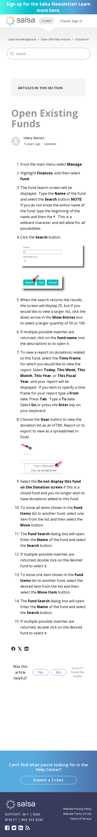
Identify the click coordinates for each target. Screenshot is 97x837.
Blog (27, 828)
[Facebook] (13, 649)
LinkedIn (20, 828)
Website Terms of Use (77, 814)
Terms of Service (80, 819)
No (58, 672)
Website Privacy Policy (77, 809)
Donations (82, 39)
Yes (41, 672)
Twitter (14, 828)
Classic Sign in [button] (71, 21)
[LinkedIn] (26, 649)
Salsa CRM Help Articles (56, 39)
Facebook (7, 828)
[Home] (21, 809)
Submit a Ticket (48, 780)
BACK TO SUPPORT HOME (47, 21)
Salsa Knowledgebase (22, 39)
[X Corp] (20, 649)
